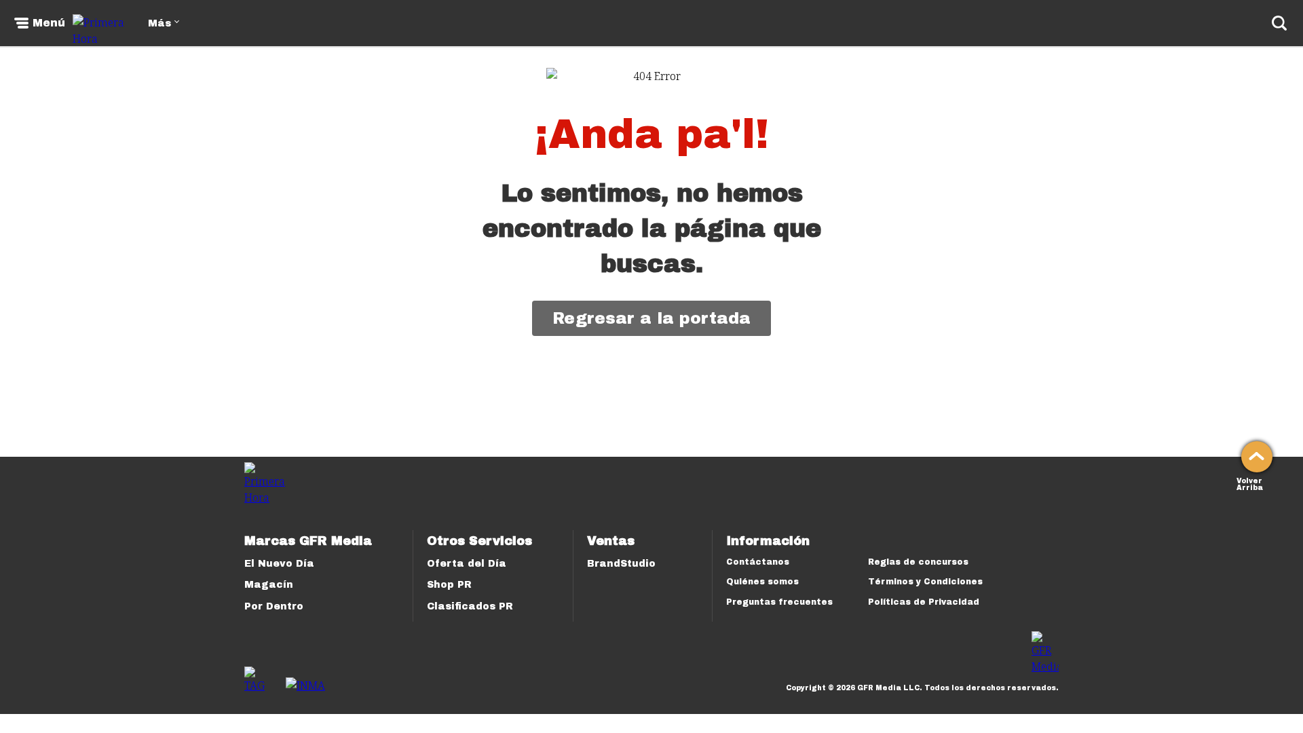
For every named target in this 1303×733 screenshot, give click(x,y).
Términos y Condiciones (925, 581)
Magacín (268, 585)
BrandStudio (621, 564)
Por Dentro (273, 606)
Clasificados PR (470, 606)
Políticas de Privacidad (923, 602)
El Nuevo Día (279, 564)
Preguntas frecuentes (779, 602)
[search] (1279, 23)
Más (159, 23)
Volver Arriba (1249, 483)
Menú (49, 23)
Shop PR (449, 585)
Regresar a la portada (651, 318)
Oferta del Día (466, 564)
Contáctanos (757, 562)
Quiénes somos (762, 581)
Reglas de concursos (918, 562)
